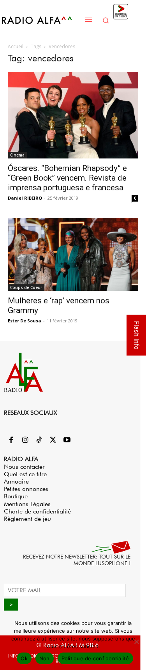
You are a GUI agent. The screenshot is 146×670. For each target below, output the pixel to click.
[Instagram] (25, 440)
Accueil (15, 46)
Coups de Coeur (26, 287)
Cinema (17, 155)
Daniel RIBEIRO (25, 198)
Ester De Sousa (24, 321)
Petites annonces (26, 488)
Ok (24, 658)
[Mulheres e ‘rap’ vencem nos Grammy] (73, 254)
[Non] (136, 642)
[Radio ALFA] (41, 20)
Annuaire (16, 481)
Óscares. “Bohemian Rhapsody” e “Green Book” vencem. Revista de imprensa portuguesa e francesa (67, 178)
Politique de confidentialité (95, 658)
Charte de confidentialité (37, 511)
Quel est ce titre (25, 474)
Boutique (16, 496)
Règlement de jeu (27, 518)
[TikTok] (39, 440)
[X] (53, 440)
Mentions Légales (27, 504)
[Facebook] (11, 440)
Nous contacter (24, 466)
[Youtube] (67, 440)
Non (44, 658)
